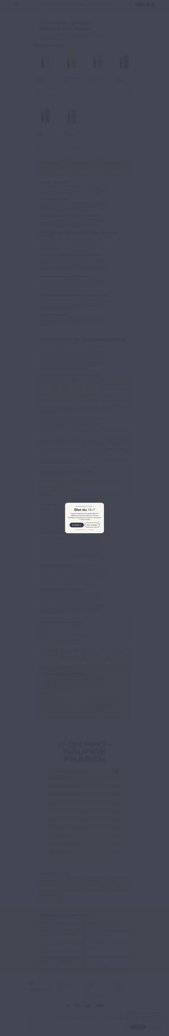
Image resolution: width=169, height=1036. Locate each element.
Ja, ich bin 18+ (77, 525)
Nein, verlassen (92, 525)
